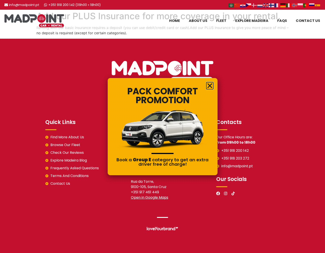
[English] (266, 5)
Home (174, 20)
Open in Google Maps (149, 197)
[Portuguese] (306, 5)
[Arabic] (231, 5)
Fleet (221, 20)
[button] (209, 85)
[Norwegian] (295, 5)
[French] (277, 5)
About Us (198, 20)
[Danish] (254, 5)
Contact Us (308, 20)
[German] (283, 5)
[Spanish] (318, 5)
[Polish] (300, 5)
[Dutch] (260, 5)
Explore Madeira (251, 20)
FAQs (282, 20)
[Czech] (249, 5)
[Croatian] (243, 5)
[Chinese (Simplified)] (237, 5)
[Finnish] (272, 5)
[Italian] (289, 5)
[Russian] (312, 5)
